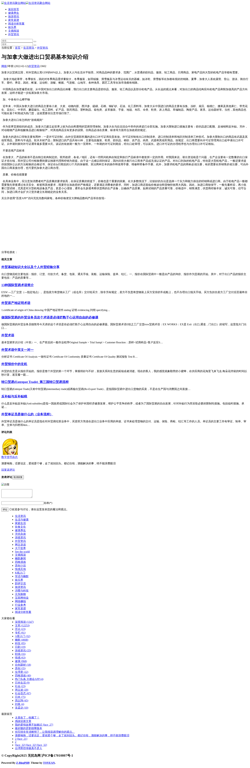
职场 (20, 654)
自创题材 (23, 664)
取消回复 (18, 477)
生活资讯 (28, 47)
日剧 (20, 646)
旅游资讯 (13, 16)
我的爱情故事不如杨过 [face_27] (34, 724)
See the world (22, 551)
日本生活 (22, 682)
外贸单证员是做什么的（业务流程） (27, 414)
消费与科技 (22, 590)
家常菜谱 (13, 20)
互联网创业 (22, 597)
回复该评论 (8, 469)
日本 (20, 696)
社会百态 (23, 693)
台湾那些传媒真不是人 (28, 748)
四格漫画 (20, 562)
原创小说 (20, 565)
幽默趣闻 (20, 558)
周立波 (21, 689)
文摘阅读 (13, 30)
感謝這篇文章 (23, 721)
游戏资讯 (20, 537)
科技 (20, 643)
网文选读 (20, 544)
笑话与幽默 (22, 576)
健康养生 (13, 12)
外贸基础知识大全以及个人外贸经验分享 (30, 267)
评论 (5, 509)
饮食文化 (20, 526)
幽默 (21, 639)
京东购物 (20, 594)
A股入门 (22, 636)
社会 (20, 686)
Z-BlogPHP (22, 762)
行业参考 (20, 604)
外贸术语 (7, 335)
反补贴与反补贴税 (14, 396)
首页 (17, 47)
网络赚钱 (20, 601)
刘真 (19, 704)
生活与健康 (22, 519)
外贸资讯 (13, 34)
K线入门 (20, 572)
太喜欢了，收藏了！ (27, 717)
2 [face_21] (21, 738)
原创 (20, 668)
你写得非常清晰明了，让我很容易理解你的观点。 (45, 731)
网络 (4, 66)
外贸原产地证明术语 (15, 303)
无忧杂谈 (20, 533)
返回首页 (13, 9)
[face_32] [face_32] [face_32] (31, 744)
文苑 (22, 625)
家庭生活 (20, 523)
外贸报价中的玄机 (14, 364)
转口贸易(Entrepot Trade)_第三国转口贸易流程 (35, 382)
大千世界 (20, 548)
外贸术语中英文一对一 (17, 349)
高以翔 (21, 700)
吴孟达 (21, 707)
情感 (20, 657)
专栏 (20, 632)
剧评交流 (20, 583)
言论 (20, 629)
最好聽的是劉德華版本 (28, 728)
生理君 (21, 671)
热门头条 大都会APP (29, 679)
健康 (21, 661)
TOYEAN (49, 762)
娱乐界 (12, 27)
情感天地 (20, 569)
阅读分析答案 (16, 23)
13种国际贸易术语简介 (17, 285)
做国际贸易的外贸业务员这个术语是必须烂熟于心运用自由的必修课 (49, 317)
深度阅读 (24, 621)
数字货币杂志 (9, 457)
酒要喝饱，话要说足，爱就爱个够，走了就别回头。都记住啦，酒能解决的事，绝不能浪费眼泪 (72, 735)
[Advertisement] (103, 227)
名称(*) (48, 502)
